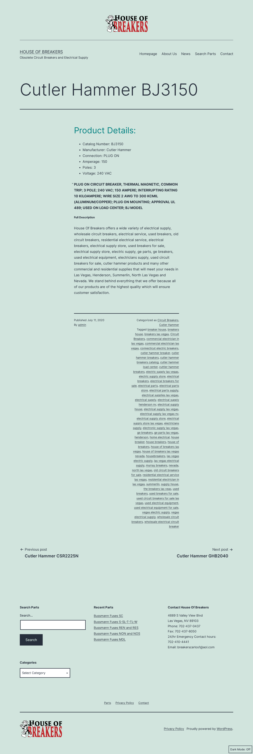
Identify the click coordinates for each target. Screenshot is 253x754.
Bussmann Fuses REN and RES (116, 627)
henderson (141, 437)
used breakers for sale (163, 493)
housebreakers (155, 456)
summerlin (153, 484)
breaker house (156, 329)
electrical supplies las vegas (160, 395)
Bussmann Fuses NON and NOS (117, 633)
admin (82, 324)
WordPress (224, 729)
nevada (173, 465)
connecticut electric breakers (159, 348)
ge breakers (145, 432)
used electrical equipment (161, 503)
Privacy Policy (174, 729)
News (185, 54)
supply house (169, 484)
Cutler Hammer (169, 324)
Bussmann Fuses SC (108, 616)
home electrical (160, 437)
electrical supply (145, 399)
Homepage (148, 54)
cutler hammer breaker (155, 353)
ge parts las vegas (166, 432)
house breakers (156, 442)
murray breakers (156, 465)
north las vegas (142, 470)
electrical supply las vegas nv (159, 413)
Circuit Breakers (167, 320)
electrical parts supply (163, 390)
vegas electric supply (156, 512)
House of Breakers (41, 51)
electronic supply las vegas (160, 428)
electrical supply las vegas (161, 409)
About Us (169, 54)
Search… (26, 615)
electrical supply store (151, 418)
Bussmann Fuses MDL (110, 639)
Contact (226, 54)
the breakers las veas (157, 488)
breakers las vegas (156, 334)
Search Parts (205, 54)
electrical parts (148, 385)
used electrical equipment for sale (156, 507)
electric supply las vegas (162, 371)
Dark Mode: (237, 749)
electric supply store (152, 376)
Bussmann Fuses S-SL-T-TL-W (115, 622)
